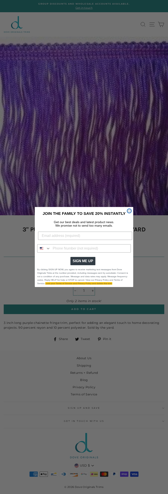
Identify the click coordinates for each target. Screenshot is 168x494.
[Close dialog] (129, 211)
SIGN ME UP (83, 261)
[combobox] (44, 248)
